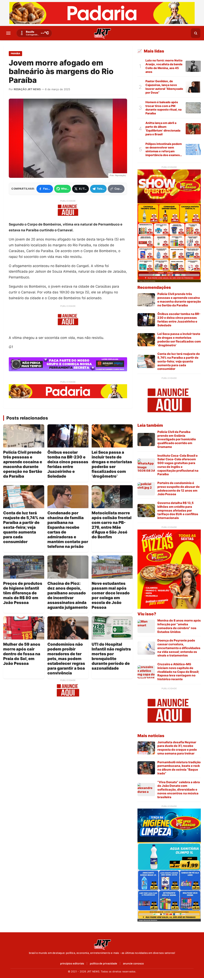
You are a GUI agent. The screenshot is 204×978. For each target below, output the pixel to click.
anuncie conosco (133, 963)
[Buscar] (195, 33)
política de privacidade (103, 963)
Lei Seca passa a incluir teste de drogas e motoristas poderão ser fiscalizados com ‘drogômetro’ (112, 464)
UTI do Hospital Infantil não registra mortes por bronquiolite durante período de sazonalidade (111, 656)
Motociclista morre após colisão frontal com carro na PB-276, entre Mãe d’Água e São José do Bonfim (111, 525)
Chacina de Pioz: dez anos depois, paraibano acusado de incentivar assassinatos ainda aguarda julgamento (67, 595)
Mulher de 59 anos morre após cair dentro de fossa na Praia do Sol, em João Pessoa (21, 654)
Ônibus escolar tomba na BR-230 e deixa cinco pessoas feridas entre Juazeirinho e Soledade (67, 464)
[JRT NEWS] (102, 944)
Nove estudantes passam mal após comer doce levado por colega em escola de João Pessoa (111, 595)
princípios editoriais (72, 963)
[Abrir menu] (8, 33)
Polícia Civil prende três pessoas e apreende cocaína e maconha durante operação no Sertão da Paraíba (22, 464)
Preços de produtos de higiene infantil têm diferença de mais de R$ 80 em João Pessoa (22, 593)
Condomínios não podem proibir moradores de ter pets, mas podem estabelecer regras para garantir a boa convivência (66, 658)
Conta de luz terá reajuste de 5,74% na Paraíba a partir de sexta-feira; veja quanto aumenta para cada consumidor (23, 527)
